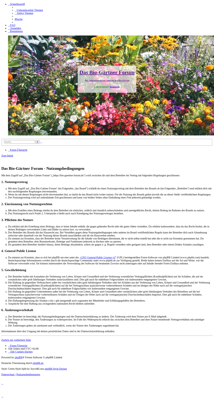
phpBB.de (38, 363)
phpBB (18, 357)
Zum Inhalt (7, 155)
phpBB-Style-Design (56, 368)
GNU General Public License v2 (98, 257)
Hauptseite (115, 87)
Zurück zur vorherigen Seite (16, 340)
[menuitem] (29, 10)
